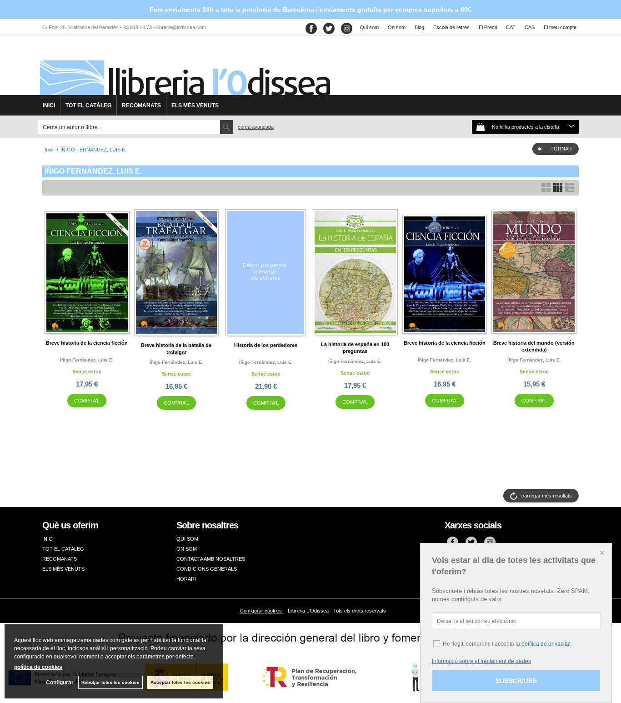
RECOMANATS (141, 105)
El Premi (488, 27)
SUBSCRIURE (516, 680)
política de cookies (38, 667)
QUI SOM (187, 539)
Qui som (369, 27)
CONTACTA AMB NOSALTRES (210, 559)
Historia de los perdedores (265, 345)
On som (397, 27)
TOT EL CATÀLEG (88, 105)
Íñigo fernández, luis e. (87, 359)
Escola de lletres (451, 27)
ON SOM (186, 549)
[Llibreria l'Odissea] (184, 68)
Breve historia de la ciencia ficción (87, 343)
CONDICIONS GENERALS (206, 569)
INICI (49, 105)
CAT (511, 27)
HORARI (186, 579)
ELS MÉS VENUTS (195, 105)
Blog (419, 27)
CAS (530, 27)
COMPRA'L (87, 400)
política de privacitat (546, 644)
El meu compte (560, 27)
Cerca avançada (256, 127)
